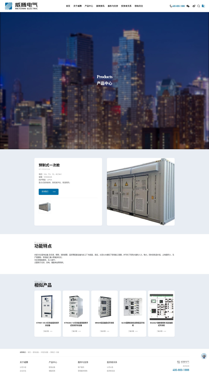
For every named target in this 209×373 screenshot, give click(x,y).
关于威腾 (77, 6)
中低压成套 (44, 352)
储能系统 (52, 371)
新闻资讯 (100, 6)
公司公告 (110, 367)
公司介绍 (23, 367)
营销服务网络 (82, 371)
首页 (68, 6)
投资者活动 (111, 371)
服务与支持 (113, 6)
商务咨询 (186, 366)
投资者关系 (126, 6)
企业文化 (23, 371)
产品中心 (89, 6)
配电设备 (36, 352)
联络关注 (139, 6)
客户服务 (81, 367)
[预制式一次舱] (45, 207)
